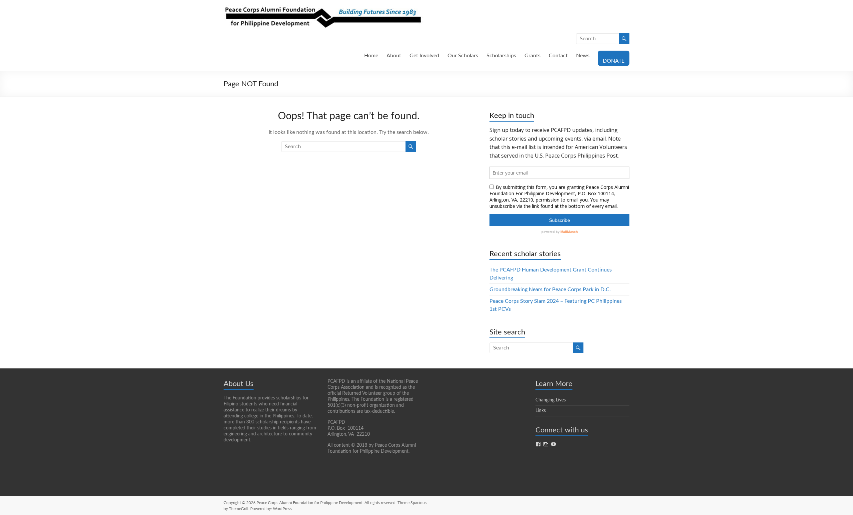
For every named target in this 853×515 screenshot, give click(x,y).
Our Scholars (462, 55)
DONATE (613, 61)
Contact (558, 55)
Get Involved (424, 55)
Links (540, 410)
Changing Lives (550, 400)
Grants (532, 55)
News (582, 55)
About (394, 55)
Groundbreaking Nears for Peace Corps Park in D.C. (550, 289)
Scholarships (501, 55)
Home (371, 55)
